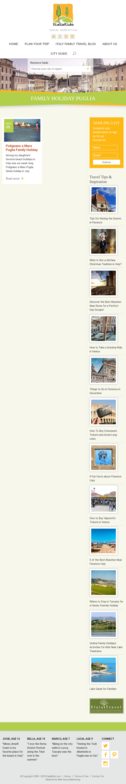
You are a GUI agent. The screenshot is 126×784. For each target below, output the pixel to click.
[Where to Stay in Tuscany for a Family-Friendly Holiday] (103, 583)
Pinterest (66, 36)
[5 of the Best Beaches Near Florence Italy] (103, 541)
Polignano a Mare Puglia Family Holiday (22, 148)
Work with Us (68, 30)
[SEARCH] (74, 53)
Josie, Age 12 (11, 738)
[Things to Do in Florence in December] (103, 370)
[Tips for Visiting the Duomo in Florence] (103, 200)
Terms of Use (81, 776)
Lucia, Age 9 (85, 738)
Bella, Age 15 (36, 738)
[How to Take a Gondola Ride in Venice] (103, 329)
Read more (13, 178)
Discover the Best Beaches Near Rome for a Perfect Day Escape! (105, 305)
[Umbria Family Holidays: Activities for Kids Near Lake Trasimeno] (103, 624)
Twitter (53, 36)
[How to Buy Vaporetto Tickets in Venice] (103, 499)
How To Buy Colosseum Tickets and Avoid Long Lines (103, 434)
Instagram (72, 36)
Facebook (59, 36)
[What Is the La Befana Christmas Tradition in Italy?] (103, 241)
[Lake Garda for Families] (103, 670)
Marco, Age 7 (61, 738)
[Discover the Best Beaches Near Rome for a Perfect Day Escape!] (103, 283)
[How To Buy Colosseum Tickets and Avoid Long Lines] (103, 412)
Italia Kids (63, 15)
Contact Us (98, 776)
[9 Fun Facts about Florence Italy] (103, 458)
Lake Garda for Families (103, 688)
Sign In (53, 30)
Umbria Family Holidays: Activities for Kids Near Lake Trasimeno (106, 647)
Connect (108, 738)
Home (67, 776)
